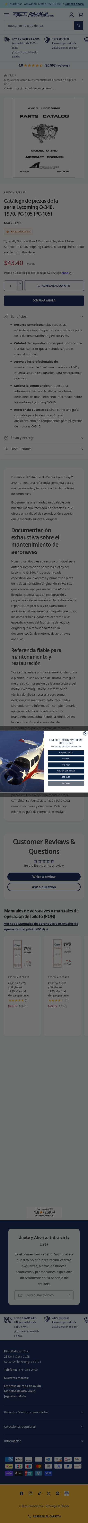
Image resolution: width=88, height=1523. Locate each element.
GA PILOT (65, 759)
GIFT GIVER (66, 777)
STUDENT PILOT (66, 752)
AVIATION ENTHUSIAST (66, 771)
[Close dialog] (85, 733)
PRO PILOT (66, 765)
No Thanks (66, 783)
